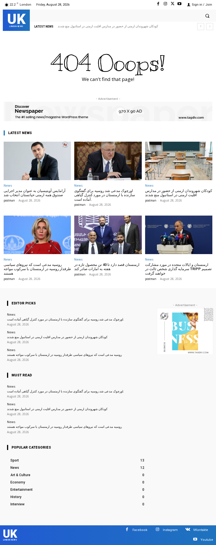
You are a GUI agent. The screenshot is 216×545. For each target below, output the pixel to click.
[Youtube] (179, 4)
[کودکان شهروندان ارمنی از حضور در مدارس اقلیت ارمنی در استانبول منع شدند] (178, 161)
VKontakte (200, 530)
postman (9, 200)
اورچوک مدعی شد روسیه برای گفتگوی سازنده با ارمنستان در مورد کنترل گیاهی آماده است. (104, 195)
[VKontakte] (188, 530)
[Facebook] (158, 4)
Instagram (170, 530)
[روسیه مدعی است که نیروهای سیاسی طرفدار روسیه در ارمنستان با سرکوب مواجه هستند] (37, 235)
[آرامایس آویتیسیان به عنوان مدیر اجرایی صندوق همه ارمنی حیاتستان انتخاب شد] (37, 161)
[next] (209, 26)
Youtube (207, 540)
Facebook (139, 530)
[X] (172, 4)
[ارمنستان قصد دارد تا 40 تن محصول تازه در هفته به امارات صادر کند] (107, 235)
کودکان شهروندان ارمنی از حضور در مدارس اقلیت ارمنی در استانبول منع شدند (108, 26)
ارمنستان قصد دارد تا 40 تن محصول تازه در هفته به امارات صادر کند (107, 267)
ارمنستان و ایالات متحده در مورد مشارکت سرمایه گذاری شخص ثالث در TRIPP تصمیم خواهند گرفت (178, 269)
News (8, 185)
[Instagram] (165, 4)
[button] (207, 16)
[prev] (200, 26)
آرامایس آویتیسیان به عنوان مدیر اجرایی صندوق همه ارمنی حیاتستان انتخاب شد (35, 193)
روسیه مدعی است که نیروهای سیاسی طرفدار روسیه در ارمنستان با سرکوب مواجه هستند (37, 269)
